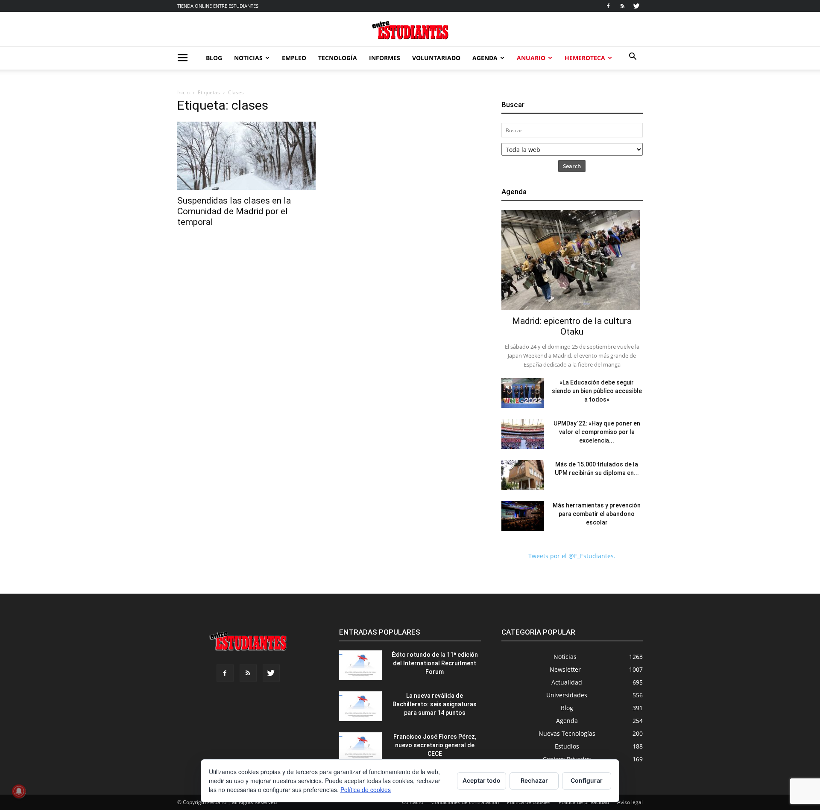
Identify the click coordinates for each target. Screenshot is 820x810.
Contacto (412, 802)
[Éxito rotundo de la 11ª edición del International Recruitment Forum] (360, 665)
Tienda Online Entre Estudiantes (217, 6)
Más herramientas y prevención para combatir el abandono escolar (597, 514)
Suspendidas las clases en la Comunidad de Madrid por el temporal (234, 211)
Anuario (531, 58)
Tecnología (337, 58)
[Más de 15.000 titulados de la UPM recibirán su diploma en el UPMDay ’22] (522, 475)
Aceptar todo (482, 780)
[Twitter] (636, 6)
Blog (214, 58)
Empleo (294, 58)
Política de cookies (529, 802)
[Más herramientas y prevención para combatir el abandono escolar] (522, 516)
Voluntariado (436, 58)
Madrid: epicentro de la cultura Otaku (572, 326)
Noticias (248, 58)
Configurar (587, 780)
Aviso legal (630, 802)
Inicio (183, 92)
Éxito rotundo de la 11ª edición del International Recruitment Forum (435, 663)
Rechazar (534, 780)
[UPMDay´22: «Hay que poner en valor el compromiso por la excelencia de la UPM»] (522, 434)
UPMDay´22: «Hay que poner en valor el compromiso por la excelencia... (597, 432)
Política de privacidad (584, 802)
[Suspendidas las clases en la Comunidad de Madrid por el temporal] (248, 156)
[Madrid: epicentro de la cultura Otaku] (572, 260)
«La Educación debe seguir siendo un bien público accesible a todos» (597, 391)
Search (572, 166)
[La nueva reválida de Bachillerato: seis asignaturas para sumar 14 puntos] (360, 706)
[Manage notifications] (19, 791)
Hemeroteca (585, 58)
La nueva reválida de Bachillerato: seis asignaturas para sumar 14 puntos (434, 704)
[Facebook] (608, 6)
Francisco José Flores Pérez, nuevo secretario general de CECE (434, 745)
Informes (384, 58)
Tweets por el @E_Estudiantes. (571, 556)
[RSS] (622, 6)
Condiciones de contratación (465, 802)
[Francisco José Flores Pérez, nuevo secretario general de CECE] (360, 747)
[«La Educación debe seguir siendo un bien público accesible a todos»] (522, 393)
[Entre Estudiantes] (410, 30)
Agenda (485, 58)
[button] (632, 57)
